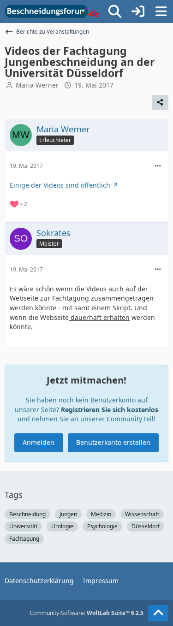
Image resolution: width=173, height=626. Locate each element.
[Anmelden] (138, 11)
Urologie (62, 526)
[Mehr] (157, 166)
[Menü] (161, 11)
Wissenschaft (142, 514)
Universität (23, 526)
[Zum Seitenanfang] (158, 613)
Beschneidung (27, 514)
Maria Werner (37, 85)
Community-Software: (86, 613)
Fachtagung (24, 539)
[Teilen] (160, 102)
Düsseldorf (145, 526)
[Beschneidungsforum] (52, 11)
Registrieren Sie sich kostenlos (109, 409)
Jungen (68, 514)
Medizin (101, 514)
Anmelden (38, 442)
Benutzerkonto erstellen (113, 442)
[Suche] (115, 11)
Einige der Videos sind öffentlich (60, 185)
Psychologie (102, 526)
